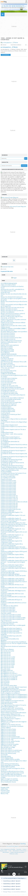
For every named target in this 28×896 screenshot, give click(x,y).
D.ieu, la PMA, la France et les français (11, 340)
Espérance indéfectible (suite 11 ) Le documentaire (11, 342)
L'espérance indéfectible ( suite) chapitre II (12, 578)
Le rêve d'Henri (5, 416)
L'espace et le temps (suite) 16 (9, 500)
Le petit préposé (5, 413)
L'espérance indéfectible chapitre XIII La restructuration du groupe (12, 544)
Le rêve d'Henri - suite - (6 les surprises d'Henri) (11, 434)
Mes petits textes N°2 (7, 670)
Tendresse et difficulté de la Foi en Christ (12, 771)
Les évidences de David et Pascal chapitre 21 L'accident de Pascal (13, 451)
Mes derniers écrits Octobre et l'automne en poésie (13, 647)
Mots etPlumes (5, 684)
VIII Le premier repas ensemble (9, 780)
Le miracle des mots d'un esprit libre (11, 402)
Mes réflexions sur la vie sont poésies (11, 675)
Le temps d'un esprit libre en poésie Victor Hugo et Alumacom (13, 620)
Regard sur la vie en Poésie (8, 729)
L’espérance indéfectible (7, 511)
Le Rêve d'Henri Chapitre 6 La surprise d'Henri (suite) (14, 427)
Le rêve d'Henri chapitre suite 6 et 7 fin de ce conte (13, 430)
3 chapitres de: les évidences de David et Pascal (12, 287)
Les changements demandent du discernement (10, 442)
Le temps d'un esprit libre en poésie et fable (13, 618)
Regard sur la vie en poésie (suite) (10, 737)
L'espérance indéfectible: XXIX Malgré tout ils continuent (13, 591)
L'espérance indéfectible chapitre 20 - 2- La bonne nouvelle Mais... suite (12, 529)
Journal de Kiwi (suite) (7, 372)
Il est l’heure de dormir (7, 359)
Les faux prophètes (6, 471)
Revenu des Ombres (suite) (8, 753)
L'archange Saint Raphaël (8, 390)
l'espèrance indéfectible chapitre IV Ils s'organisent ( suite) (11, 541)
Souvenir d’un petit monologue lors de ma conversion (12, 769)
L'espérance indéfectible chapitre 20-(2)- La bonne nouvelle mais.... (13, 526)
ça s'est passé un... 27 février (9, 47)
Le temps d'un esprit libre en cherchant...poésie (9, 612)
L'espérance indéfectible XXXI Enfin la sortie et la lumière (13, 603)
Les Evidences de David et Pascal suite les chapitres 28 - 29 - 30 (12, 463)
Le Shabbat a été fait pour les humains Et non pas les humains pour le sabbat (13, 473)
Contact (24, 849)
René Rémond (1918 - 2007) (8, 746)
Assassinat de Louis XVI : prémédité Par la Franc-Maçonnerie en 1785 (12, 290)
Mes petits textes (5, 669)
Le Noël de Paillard (6, 407)
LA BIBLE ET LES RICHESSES (8, 374)
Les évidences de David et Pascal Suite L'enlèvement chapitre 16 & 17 (11, 460)
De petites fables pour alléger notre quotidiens (14, 331)
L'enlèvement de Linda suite (8, 405)
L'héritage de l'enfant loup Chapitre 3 (11, 628)
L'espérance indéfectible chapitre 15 (11, 518)
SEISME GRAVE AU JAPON (8, 767)
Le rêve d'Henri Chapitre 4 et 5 (9, 425)
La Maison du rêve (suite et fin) (9, 386)
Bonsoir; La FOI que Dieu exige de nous (12, 316)
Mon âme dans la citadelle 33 (9, 679)
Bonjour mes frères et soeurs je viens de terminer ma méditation (12, 311)
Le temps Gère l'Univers (7, 624)
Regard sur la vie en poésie (8, 731)
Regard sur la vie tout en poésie (10, 744)
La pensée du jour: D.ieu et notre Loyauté (12, 389)
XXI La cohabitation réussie (8, 782)
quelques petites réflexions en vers (10, 714)
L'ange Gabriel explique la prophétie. (11, 387)
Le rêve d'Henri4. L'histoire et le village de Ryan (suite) (14, 422)
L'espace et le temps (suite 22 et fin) (11, 509)
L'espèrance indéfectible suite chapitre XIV (12, 580)
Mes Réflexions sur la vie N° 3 (9, 673)
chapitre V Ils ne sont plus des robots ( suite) (13, 325)
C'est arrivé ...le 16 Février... (8, 318)
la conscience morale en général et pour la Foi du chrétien (14, 376)
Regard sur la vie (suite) (7, 743)
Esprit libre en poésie (7, 346)
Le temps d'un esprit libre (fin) (9, 622)
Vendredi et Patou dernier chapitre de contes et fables (13, 776)
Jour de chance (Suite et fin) (8, 371)
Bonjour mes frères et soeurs (9, 309)
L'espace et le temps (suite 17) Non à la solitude (14, 502)
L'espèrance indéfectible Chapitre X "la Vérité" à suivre (14, 549)
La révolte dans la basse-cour (9, 392)
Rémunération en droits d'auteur (20, 850)
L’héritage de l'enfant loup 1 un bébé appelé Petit (13, 626)
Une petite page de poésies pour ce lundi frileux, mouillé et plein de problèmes (12, 773)
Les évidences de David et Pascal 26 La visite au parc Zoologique (14, 445)
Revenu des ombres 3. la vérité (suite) (11, 750)
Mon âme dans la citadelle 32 (9, 678)
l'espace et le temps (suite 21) (9, 508)
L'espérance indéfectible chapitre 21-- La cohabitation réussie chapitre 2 (12, 535)
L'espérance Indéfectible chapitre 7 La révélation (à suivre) (11, 538)
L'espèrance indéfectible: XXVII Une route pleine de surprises (12, 594)
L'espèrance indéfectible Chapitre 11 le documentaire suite (11, 513)
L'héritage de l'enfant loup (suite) (10, 631)
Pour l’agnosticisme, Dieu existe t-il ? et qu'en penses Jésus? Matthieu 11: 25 (13, 705)
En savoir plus (5, 55)
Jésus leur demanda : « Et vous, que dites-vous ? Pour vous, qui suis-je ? (14, 367)
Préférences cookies (14, 853)
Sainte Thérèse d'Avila (7, 758)
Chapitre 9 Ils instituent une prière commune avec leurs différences (13, 320)
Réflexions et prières (6, 720)
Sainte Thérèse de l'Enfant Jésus (10, 764)
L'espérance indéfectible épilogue (10, 574)
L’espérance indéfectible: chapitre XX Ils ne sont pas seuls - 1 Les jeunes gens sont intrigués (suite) (14, 562)
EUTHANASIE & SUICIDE (7, 351)
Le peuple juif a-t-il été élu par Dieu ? (11, 414)
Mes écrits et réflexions (7, 649)
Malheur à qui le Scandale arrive (10, 639)
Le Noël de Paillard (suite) (8, 411)
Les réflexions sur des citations (9, 606)
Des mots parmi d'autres (8, 333)
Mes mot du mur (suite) (7, 651)
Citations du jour (5, 327)
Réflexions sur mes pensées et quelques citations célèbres (12, 727)
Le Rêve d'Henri (5, 417)
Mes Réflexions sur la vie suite (9, 676)
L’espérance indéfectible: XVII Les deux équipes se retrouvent (14, 588)
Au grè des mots (5, 292)
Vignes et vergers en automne (9, 779)
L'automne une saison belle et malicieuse (12, 398)
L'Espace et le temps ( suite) (8, 482)
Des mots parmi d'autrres (8, 339)
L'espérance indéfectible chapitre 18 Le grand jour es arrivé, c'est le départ (13, 520)
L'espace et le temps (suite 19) (9, 505)
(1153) (4, 793)
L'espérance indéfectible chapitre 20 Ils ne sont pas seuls (14, 532)
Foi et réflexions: (5, 352)
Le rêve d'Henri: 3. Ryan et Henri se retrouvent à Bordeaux (14, 419)
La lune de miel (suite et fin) (8, 383)
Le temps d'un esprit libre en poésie (11, 615)
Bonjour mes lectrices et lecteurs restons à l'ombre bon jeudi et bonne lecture (13, 314)
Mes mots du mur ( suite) (8, 657)
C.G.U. (10, 850)
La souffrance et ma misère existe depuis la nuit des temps (13, 395)
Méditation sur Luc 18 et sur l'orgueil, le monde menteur (14, 644)
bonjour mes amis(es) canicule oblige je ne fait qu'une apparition (14, 305)
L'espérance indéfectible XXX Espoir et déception (11, 600)
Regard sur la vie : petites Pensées (10, 741)
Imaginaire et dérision (7, 360)
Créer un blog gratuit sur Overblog (8, 849)
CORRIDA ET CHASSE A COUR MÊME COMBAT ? (13, 328)
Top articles (18, 849)
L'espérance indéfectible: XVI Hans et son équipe (12, 585)
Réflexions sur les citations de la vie (11, 725)
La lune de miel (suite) (7, 381)
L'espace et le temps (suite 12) (9, 496)
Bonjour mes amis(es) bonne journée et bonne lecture (14, 302)
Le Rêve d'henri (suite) (7, 432)
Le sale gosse (4, 440)
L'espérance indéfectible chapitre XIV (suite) (13, 547)
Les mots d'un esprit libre (8, 476)
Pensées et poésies (6, 699)
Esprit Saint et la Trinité (7, 349)
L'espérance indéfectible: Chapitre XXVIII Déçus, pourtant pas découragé (14, 571)
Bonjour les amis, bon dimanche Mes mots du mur (14, 294)
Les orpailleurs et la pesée (8, 477)
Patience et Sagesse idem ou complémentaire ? (14, 694)
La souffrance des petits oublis (9, 393)
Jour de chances (5, 369)
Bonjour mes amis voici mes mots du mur (12, 307)
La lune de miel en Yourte (8, 380)
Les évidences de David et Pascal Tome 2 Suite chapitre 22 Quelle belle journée (14, 469)
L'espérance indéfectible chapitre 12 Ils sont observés (13, 516)
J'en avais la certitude (7, 363)
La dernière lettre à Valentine (9, 378)
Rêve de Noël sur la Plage (8, 747)
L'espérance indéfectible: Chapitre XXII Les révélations (12, 558)
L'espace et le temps (6, 479)
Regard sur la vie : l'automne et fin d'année (13, 738)
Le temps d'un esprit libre (8, 607)
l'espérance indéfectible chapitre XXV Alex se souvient (13, 568)
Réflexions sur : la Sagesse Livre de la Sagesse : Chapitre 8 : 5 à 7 (14, 722)
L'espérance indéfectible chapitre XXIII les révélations (12, 555)
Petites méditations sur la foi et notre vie (12, 700)
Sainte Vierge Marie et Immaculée (10, 765)
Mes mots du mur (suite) (8, 658)
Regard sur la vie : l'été (7, 740)
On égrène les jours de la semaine (10, 691)
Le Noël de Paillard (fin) (7, 408)
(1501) (5, 790)
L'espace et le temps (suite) (8, 481)
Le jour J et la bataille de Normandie (11, 399)
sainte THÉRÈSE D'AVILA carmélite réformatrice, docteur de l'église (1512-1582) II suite (14, 760)
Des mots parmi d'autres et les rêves (11, 337)
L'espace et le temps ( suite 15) (9, 499)
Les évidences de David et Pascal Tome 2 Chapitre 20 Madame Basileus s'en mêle (12, 466)
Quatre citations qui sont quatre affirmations (13, 712)
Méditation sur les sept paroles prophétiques (13, 642)
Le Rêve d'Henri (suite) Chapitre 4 (10, 437)
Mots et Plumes (5, 681)
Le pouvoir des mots (7, 271)
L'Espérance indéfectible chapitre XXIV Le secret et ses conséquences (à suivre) (12, 565)
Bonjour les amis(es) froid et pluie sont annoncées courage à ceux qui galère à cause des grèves (13, 298)
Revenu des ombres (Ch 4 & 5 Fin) (10, 752)
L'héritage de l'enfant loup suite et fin (11, 636)
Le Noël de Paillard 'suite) (8, 410)
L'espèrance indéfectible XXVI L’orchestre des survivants (13, 597)
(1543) (4, 789)
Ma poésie (3, 640)
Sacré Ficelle (4, 755)
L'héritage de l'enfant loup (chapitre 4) (11, 630)
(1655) (5, 787)
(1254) (5, 792)
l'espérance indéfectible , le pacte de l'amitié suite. (13, 576)
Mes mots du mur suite (7, 666)
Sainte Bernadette (6, 756)
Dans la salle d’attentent (7, 330)
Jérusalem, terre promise (8, 365)
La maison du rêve (6, 384)
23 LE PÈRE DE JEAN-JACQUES (9, 283)
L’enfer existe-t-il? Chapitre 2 (8, 404)
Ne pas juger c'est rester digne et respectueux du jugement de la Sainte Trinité (14, 687)
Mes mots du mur (6, 652)
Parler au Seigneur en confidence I (10, 693)
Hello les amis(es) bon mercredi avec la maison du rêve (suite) (14, 356)
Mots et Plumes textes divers (9, 685)
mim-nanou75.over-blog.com (18, 206)
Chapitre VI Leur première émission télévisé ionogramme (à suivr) (13, 323)
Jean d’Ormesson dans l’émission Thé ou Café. (14, 362)
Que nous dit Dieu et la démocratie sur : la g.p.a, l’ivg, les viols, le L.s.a (12, 716)
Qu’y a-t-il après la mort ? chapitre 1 (11, 718)
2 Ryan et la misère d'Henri (8, 285)
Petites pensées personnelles (9, 702)
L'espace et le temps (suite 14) (9, 497)
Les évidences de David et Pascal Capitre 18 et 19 (14, 448)
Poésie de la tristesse (7, 703)
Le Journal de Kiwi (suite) (7, 401)
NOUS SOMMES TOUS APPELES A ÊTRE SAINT (13, 690)
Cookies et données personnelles (17, 852)
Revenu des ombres (6, 749)
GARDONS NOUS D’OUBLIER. (9, 354)
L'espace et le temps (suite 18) (9, 503)
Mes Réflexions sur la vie (7, 672)
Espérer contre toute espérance (10, 345)
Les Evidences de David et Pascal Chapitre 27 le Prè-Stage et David (14, 457)
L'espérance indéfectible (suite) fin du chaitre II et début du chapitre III (14, 582)
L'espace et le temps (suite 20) (9, 506)
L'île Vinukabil (4, 637)
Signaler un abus (3, 850)
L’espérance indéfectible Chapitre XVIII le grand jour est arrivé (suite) (14, 552)
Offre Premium (6, 852)
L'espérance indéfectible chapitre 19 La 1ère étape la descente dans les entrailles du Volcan (14, 523)
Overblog (23, 843)
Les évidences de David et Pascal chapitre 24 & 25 (14, 454)
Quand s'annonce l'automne (9, 711)
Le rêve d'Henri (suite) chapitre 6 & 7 (11, 438)
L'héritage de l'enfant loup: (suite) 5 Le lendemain (11, 633)
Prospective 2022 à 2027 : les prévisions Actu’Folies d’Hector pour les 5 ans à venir (12, 708)
